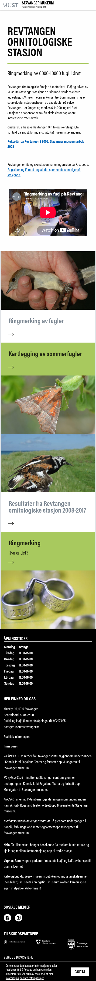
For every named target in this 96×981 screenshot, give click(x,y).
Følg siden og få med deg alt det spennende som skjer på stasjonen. (44, 172)
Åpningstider (15, 638)
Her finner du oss (20, 698)
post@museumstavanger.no (22, 726)
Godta (80, 971)
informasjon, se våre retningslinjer (25, 977)
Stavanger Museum (38, 5)
